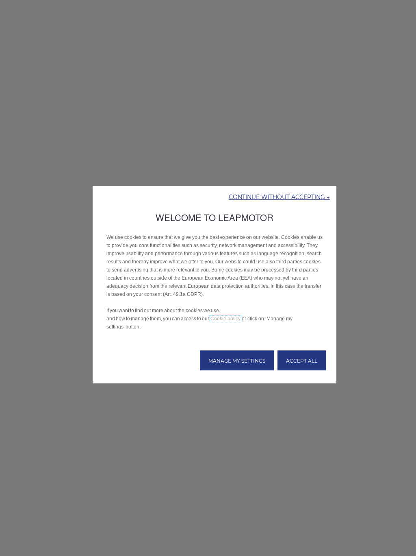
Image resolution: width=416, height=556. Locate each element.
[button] (279, 197)
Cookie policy (225, 319)
